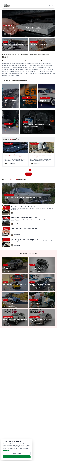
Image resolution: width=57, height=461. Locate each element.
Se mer (28, 174)
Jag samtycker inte (17, 453)
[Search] (49, 5)
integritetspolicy (6, 450)
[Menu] (46, 5)
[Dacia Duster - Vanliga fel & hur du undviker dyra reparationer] (15, 282)
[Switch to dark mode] (52, 5)
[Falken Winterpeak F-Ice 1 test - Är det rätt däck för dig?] (10, 96)
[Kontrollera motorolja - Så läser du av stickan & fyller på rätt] (28, 96)
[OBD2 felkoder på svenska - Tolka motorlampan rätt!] (37, 122)
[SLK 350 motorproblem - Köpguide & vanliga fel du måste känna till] (15, 300)
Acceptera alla (16, 456)
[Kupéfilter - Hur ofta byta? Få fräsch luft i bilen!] (28, 23)
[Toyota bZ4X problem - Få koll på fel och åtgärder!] (15, 265)
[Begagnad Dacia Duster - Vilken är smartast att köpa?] (15, 317)
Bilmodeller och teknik (45, 97)
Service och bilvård (8, 25)
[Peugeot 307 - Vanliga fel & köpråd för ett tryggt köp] (42, 282)
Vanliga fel (5, 42)
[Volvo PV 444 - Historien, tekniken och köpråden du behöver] (46, 96)
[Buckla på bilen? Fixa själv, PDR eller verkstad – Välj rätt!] (42, 300)
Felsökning (25, 122)
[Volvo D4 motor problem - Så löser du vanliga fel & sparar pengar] (42, 265)
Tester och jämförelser (9, 97)
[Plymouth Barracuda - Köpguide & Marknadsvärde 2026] (28, 193)
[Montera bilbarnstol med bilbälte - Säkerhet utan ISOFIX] (10, 122)
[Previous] (27, 170)
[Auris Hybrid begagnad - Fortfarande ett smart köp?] (42, 317)
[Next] (30, 170)
